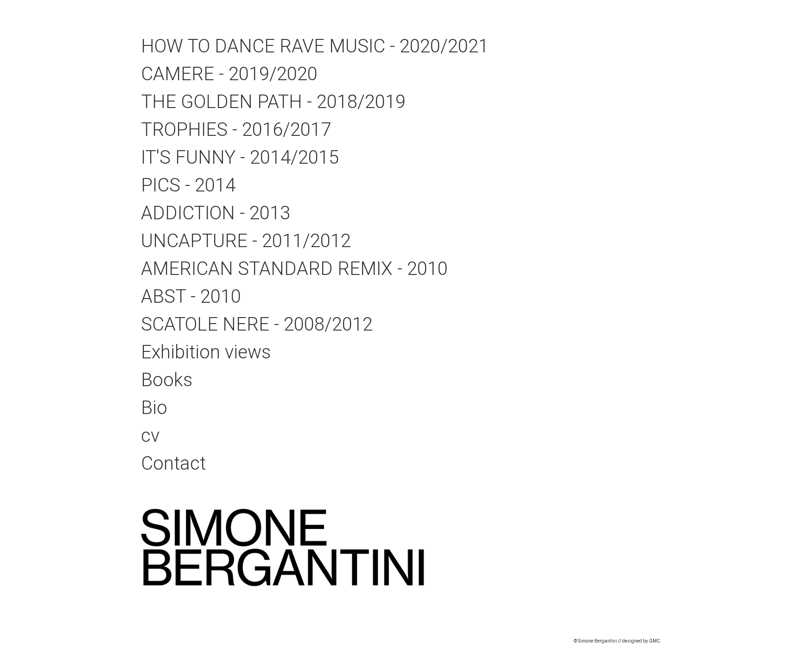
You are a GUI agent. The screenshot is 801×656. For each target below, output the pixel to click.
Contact (173, 463)
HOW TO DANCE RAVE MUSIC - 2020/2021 (315, 46)
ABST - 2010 (191, 296)
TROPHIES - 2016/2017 (236, 129)
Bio (154, 408)
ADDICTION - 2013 (215, 213)
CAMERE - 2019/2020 (229, 74)
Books (166, 380)
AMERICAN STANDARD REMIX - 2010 (294, 269)
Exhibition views (206, 352)
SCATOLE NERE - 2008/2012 (257, 324)
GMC (654, 640)
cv (150, 435)
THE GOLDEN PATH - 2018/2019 (273, 102)
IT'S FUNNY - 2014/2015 (240, 157)
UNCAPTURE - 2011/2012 (246, 241)
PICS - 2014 (188, 185)
